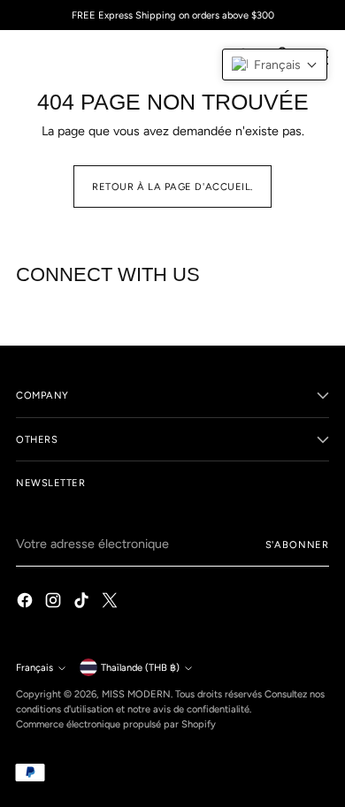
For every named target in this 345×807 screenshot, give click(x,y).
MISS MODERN (136, 694)
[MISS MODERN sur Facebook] (26, 602)
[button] (274, 64)
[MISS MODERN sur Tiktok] (83, 602)
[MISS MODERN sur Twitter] (111, 602)
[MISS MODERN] (56, 56)
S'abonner (297, 544)
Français (34, 667)
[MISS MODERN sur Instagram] (54, 602)
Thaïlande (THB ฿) (140, 667)
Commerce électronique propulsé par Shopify (116, 724)
